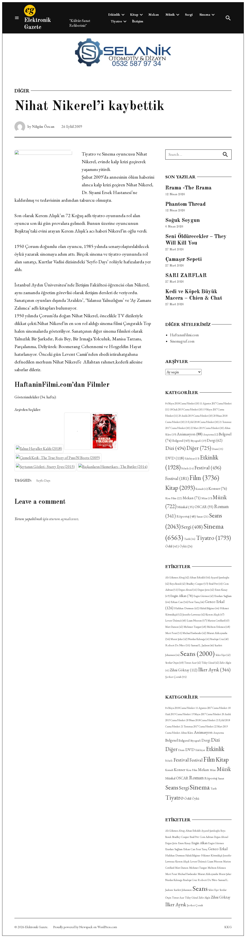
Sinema (204, 14)
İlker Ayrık (214, 669)
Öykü (185, 546)
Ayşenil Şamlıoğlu (210, 830)
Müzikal (185, 507)
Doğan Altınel (187, 589)
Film (204, 477)
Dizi (175, 448)
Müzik (170, 14)
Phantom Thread (185, 204)
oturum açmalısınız (63, 518)
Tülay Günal (210, 662)
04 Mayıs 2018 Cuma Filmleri (182, 403)
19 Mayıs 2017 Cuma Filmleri (206, 714)
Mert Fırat (173, 633)
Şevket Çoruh (176, 677)
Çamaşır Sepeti (183, 259)
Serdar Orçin (174, 662)
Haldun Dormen (186, 608)
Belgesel (181, 440)
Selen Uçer (222, 655)
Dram (217, 449)
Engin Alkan (181, 596)
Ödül (172, 546)
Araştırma (210, 434)
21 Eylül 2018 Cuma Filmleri (202, 422)
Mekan (153, 14)
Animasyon (190, 434)
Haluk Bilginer (209, 608)
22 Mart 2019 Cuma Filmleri (207, 428)
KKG (228, 927)
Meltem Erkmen (218, 626)
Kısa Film (173, 498)
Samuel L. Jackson (202, 645)
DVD (174, 458)
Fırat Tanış (196, 602)
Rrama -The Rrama (188, 188)
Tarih (189, 539)
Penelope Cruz (219, 639)
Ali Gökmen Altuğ (177, 577)
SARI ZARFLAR (186, 275)
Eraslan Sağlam (174, 849)
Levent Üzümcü (175, 620)
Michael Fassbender (194, 633)
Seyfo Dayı (43, 480)
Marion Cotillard (218, 620)
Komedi (202, 489)
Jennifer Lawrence (194, 614)
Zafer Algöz (204, 897)
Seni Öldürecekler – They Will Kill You (196, 240)
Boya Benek (177, 583)
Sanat (202, 516)
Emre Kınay (184, 843)
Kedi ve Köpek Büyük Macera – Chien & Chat (193, 295)
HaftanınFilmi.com (184, 334)
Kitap (134, 14)
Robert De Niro (177, 645)
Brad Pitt (215, 583)
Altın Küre (187, 733)
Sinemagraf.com (182, 341)
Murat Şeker (179, 639)
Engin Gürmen (204, 596)
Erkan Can (179, 602)
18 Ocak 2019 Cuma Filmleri (186, 409)
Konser (218, 488)
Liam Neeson (197, 620)
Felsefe (187, 468)
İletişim (137, 21)
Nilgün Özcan (43, 126)
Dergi (214, 440)
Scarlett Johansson (183, 890)
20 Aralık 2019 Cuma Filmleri (195, 415)
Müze (206, 498)
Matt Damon (174, 626)
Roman (196, 777)
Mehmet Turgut (195, 626)
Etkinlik (114, 14)
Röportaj (186, 516)
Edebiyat (192, 458)
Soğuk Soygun (182, 220)
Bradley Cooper (197, 584)
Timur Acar (192, 662)
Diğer (22, 91)
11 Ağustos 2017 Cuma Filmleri (211, 708)
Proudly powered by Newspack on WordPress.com (85, 927)
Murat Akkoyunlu (208, 874)
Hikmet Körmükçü (211, 855)
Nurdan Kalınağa (198, 639)
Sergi (189, 14)
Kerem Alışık (215, 614)
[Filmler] (16, 18)
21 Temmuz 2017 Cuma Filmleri (197, 726)
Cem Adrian (206, 837)
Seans (197, 653)
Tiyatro (116, 21)
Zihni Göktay (183, 670)
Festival (207, 467)
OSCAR (204, 506)
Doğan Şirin (206, 589)
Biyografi (198, 441)
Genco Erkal (218, 848)
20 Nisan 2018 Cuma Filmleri (200, 720)
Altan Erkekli (200, 577)
